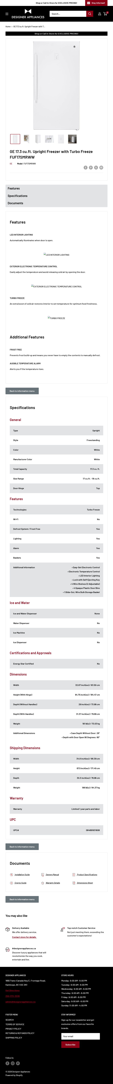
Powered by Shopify (14, 1075)
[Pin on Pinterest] (91, 167)
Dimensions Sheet (85, 883)
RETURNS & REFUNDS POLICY (20, 1033)
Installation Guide (22, 874)
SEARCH (10, 1019)
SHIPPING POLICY (14, 1037)
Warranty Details (52, 883)
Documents (15, 203)
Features (14, 188)
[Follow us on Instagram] (13, 1063)
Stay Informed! (98, 3)
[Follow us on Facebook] (7, 1063)
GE (11, 163)
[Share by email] (101, 167)
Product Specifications (87, 874)
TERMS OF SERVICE (15, 1024)
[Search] (89, 14)
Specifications (17, 195)
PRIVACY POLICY (13, 1028)
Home (8, 26)
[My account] (99, 13)
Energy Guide (20, 883)
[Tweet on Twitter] (96, 167)
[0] (105, 13)
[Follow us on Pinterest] (18, 1063)
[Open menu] (7, 14)
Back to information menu (22, 391)
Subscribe (70, 1044)
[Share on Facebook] (86, 167)
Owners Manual (52, 874)
